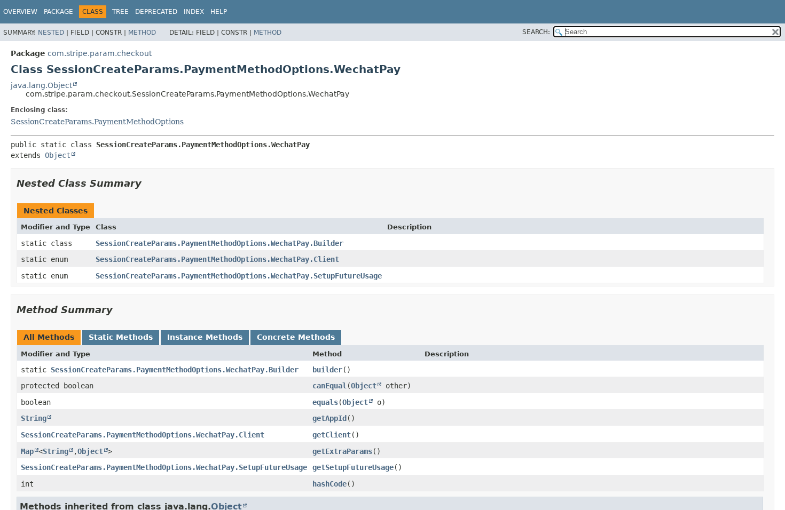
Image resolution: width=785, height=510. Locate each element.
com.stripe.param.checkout (100, 53)
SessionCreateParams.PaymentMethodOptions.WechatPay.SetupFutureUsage (239, 276)
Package (58, 11)
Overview (20, 11)
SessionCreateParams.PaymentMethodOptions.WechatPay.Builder (219, 243)
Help (218, 11)
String (33, 418)
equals (325, 402)
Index (194, 11)
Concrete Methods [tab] (296, 337)
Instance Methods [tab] (204, 337)
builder (327, 369)
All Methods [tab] (48, 337)
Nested (51, 32)
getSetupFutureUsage (353, 467)
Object (57, 155)
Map (27, 451)
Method (142, 32)
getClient (331, 435)
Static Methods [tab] (121, 337)
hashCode (329, 484)
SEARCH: (536, 32)
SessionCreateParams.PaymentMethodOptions (97, 121)
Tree (120, 11)
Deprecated (156, 11)
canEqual (329, 385)
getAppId (329, 418)
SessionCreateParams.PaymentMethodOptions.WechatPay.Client (217, 259)
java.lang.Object (41, 85)
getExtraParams (342, 451)
